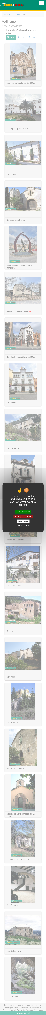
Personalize (23, 521)
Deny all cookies (23, 516)
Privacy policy (23, 526)
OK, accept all (24, 512)
